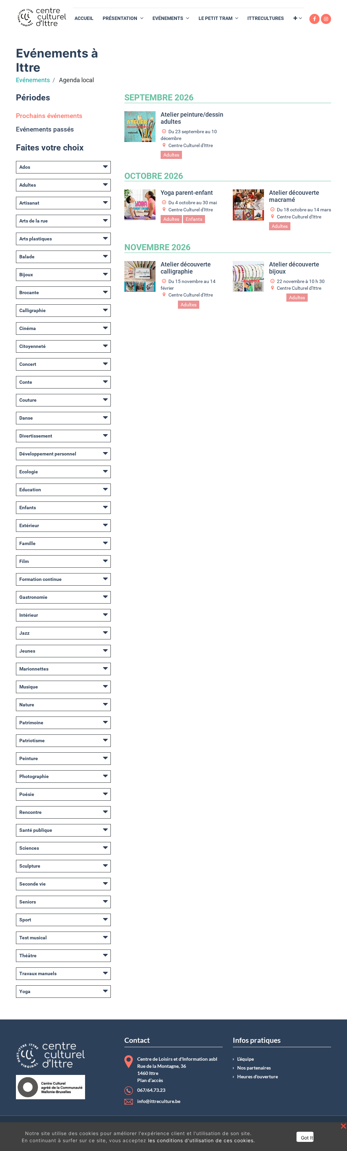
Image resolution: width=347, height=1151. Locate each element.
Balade (27, 256)
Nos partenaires (254, 1068)
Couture (28, 400)
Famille (27, 543)
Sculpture (29, 866)
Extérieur (29, 525)
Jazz (24, 633)
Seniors (27, 902)
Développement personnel (47, 453)
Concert (27, 364)
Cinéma (27, 328)
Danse (26, 418)
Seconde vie (32, 884)
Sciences (29, 848)
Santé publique (35, 830)
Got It (307, 1138)
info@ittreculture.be (158, 1101)
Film (24, 561)
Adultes (27, 185)
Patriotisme (32, 740)
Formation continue (40, 579)
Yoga (24, 991)
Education (30, 489)
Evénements (33, 80)
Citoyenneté (32, 346)
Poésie (26, 794)
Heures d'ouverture (257, 1076)
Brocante (29, 292)
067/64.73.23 (151, 1090)
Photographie (34, 776)
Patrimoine (31, 722)
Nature (26, 704)
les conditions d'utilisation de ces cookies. (201, 1140)
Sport (25, 919)
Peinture (28, 758)
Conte (25, 382)
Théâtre (28, 955)
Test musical (33, 937)
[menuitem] (84, 18)
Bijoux (26, 274)
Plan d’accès (150, 1080)
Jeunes (27, 651)
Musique (28, 686)
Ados (24, 167)
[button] (297, 18)
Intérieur (28, 615)
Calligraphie (32, 310)
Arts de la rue (33, 221)
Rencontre (30, 812)
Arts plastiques (35, 238)
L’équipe (245, 1059)
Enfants (27, 507)
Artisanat (29, 203)
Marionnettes (33, 669)
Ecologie (28, 471)
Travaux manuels (38, 973)
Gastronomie (33, 597)
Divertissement (35, 436)
